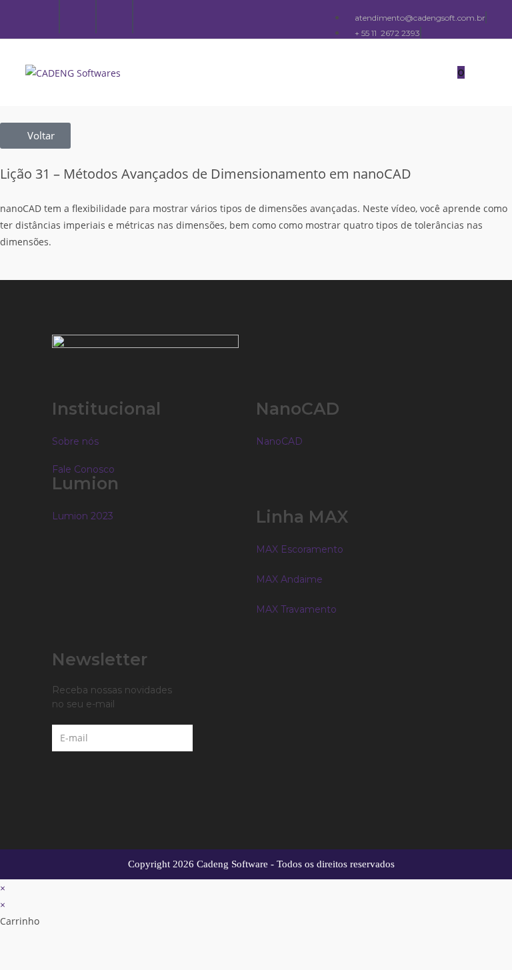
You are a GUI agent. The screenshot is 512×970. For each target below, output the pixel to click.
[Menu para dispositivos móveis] (477, 72)
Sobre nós (75, 441)
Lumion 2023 (82, 516)
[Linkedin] (116, 16)
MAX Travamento (296, 609)
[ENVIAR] (217, 738)
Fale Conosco (83, 469)
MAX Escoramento (299, 549)
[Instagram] (79, 16)
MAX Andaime (289, 579)
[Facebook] (42, 16)
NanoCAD (279, 441)
